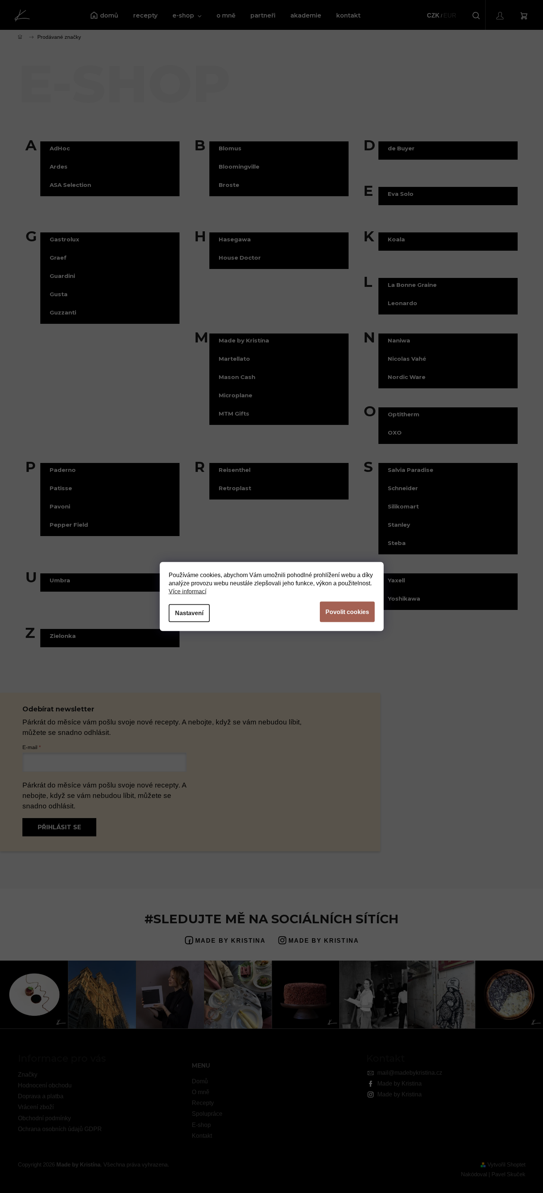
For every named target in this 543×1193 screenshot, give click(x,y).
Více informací (187, 591)
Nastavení (189, 613)
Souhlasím (347, 612)
